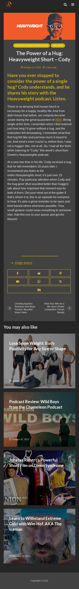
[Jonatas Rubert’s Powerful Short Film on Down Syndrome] (39, 477)
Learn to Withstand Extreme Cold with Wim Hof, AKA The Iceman (35, 524)
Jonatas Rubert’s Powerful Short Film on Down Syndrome (36, 462)
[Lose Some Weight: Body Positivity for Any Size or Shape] (39, 360)
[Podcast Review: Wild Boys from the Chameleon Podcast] (39, 419)
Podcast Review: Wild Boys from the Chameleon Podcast (35, 404)
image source (23, 262)
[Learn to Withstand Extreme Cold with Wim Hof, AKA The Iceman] (39, 536)
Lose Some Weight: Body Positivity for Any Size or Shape (37, 346)
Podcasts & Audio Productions (31, 46)
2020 (58, 119)
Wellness (58, 46)
